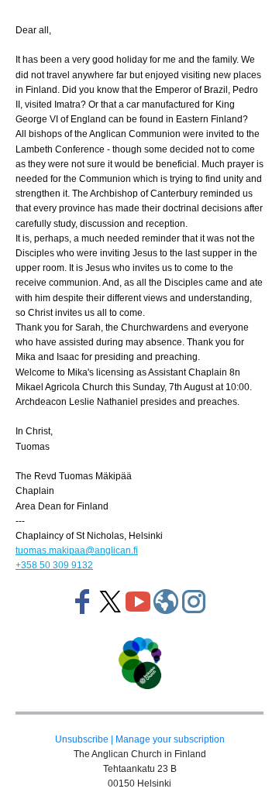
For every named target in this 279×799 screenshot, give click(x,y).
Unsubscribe (81, 739)
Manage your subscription (170, 739)
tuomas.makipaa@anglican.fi (77, 550)
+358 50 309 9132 (54, 565)
